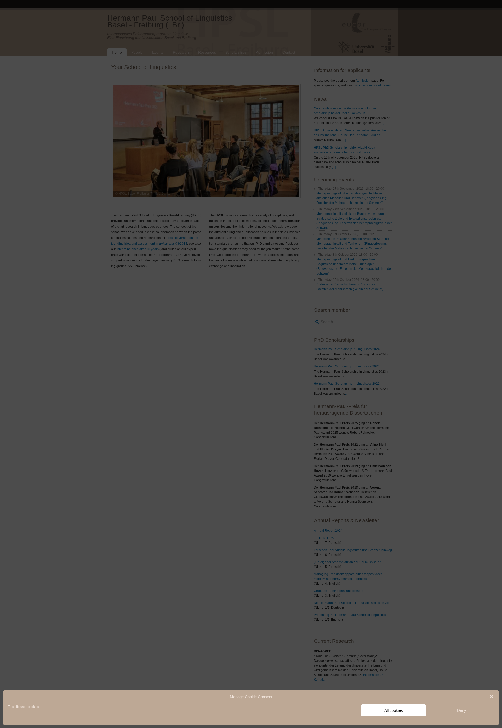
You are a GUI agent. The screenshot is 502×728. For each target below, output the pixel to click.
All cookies (393, 710)
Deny (461, 710)
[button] (491, 696)
